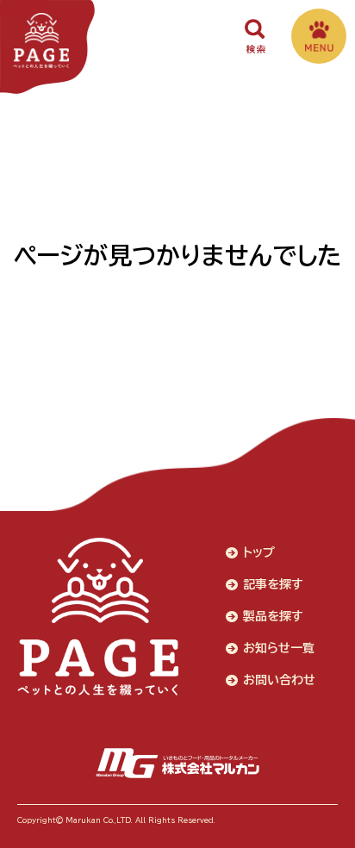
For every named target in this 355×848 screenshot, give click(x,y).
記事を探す (273, 584)
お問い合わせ (279, 680)
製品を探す (273, 616)
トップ (259, 552)
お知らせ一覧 (279, 648)
